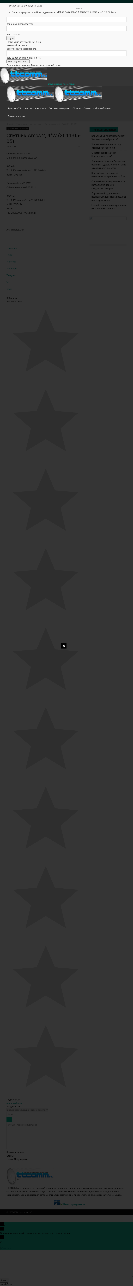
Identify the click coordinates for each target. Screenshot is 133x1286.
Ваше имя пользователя (20, 23)
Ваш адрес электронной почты (23, 57)
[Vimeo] (70, 5)
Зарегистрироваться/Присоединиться (33, 12)
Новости (28, 108)
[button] (123, 89)
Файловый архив (101, 108)
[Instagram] (65, 5)
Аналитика (40, 108)
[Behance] (61, 5)
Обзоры (77, 108)
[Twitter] (68, 5)
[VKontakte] (72, 5)
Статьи (87, 108)
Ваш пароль (13, 34)
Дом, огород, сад (16, 116)
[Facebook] (63, 5)
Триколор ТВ (14, 108)
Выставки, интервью (59, 108)
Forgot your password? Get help (23, 41)
